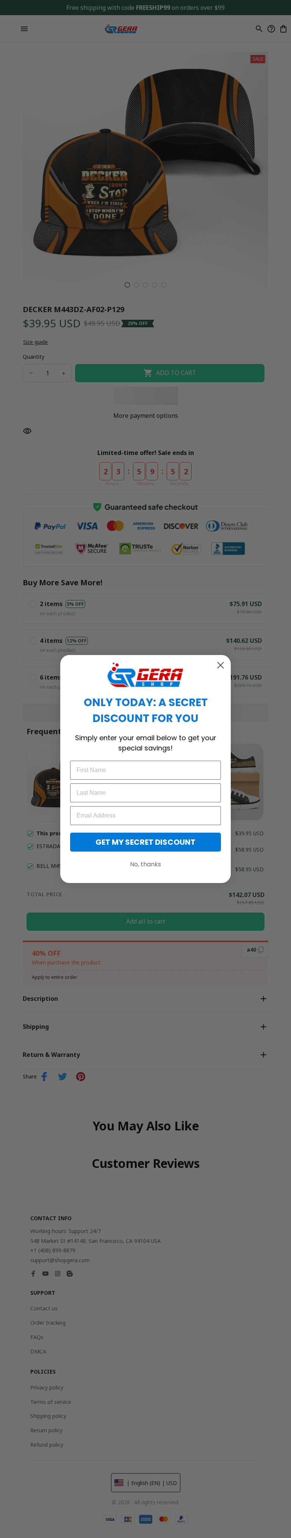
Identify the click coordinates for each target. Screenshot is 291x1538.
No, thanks (145, 864)
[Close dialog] (220, 665)
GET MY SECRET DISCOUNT (145, 842)
